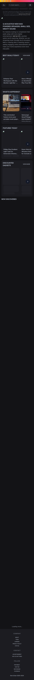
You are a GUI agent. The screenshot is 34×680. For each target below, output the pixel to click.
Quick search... (15, 5)
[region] (17, 72)
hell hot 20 (16, 36)
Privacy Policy (17, 643)
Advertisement (17, 654)
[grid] (17, 413)
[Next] (28, 72)
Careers (17, 641)
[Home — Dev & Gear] (3, 5)
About (17, 637)
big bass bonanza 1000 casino (25, 14)
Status (17, 645)
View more (26, 55)
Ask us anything (17, 656)
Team (17, 639)
